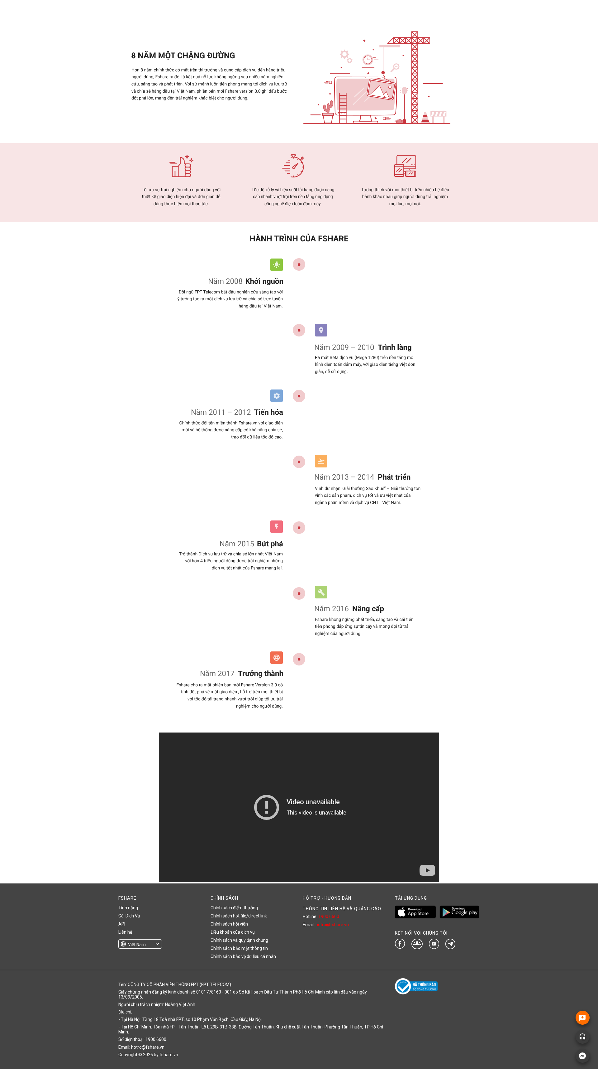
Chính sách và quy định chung (239, 940)
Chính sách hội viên (229, 923)
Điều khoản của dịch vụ (233, 932)
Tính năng (128, 907)
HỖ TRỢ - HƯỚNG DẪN (327, 898)
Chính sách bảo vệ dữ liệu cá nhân (243, 956)
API (121, 923)
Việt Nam (137, 944)
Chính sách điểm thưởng (234, 907)
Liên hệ (125, 932)
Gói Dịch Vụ (129, 915)
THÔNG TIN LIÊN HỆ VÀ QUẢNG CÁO (342, 908)
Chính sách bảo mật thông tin (239, 948)
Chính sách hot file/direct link (239, 915)
